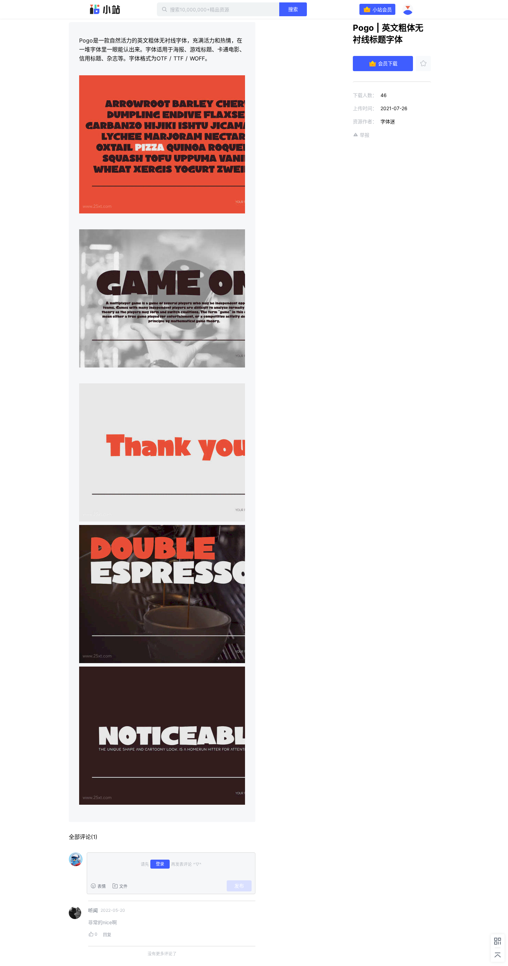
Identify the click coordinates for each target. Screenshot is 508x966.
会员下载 (387, 63)
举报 (364, 135)
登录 (160, 864)
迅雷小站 (105, 9)
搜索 (293, 9)
